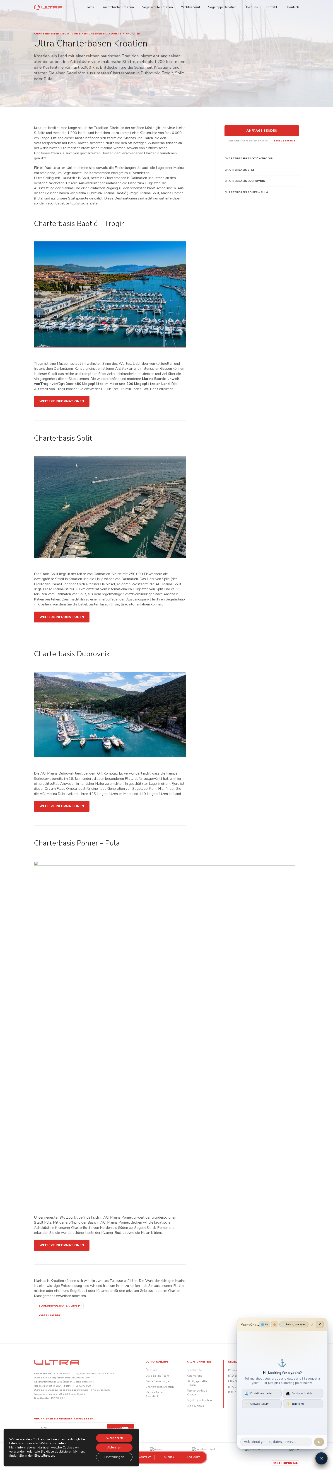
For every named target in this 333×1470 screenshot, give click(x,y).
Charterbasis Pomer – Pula (246, 192)
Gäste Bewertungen (158, 1381)
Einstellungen (44, 1456)
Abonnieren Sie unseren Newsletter (63, 1418)
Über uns (251, 7)
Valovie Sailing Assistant (155, 1394)
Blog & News (195, 1406)
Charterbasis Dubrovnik (244, 181)
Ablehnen (114, 1447)
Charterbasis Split (240, 170)
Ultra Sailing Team (157, 1376)
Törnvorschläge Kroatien (197, 1392)
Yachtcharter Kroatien (118, 7)
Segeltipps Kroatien (222, 7)
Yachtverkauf (190, 7)
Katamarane (194, 1376)
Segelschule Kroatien (157, 7)
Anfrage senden (261, 131)
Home (90, 7)
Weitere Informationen (61, 401)
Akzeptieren (114, 1438)
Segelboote (194, 1370)
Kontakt (271, 7)
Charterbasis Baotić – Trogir (248, 158)
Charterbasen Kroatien (160, 1387)
